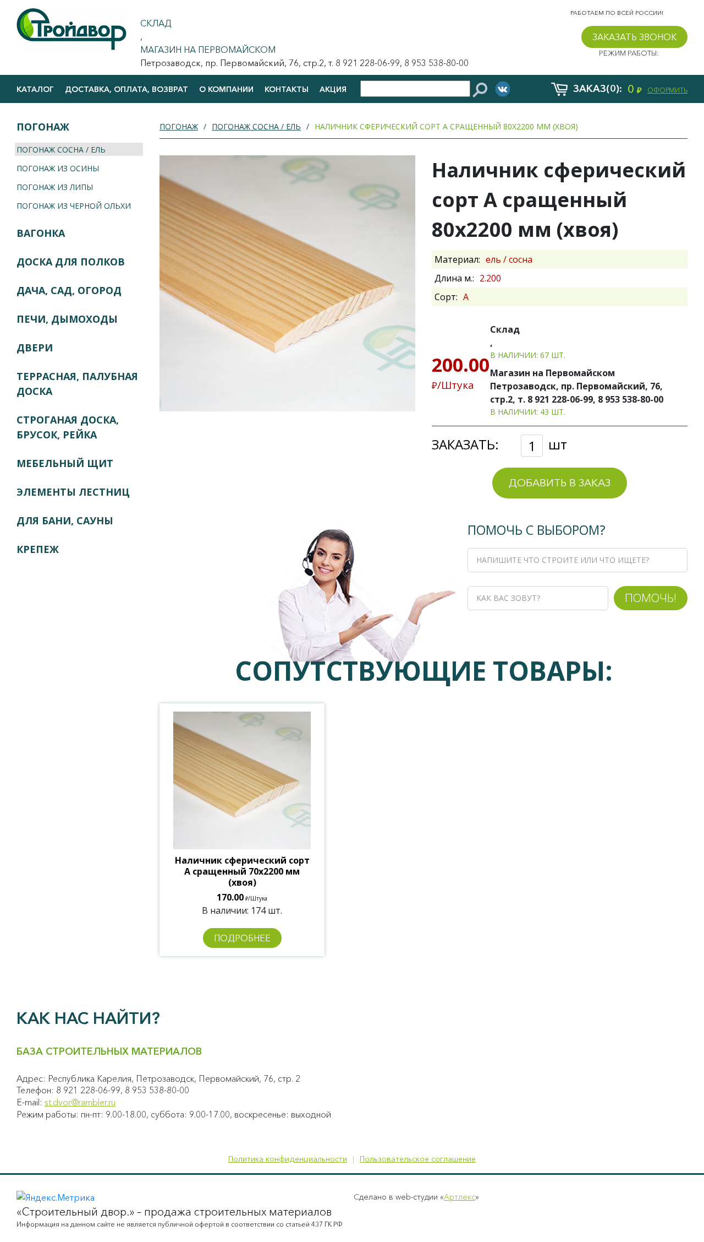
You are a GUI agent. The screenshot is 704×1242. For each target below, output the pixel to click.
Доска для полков (70, 261)
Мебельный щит (64, 463)
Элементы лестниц (73, 491)
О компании (226, 89)
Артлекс (459, 1197)
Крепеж (37, 549)
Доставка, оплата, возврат (126, 89)
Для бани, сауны (64, 520)
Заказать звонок (634, 36)
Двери (34, 347)
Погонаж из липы (54, 187)
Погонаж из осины (57, 168)
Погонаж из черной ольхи (73, 205)
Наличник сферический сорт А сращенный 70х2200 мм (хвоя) (242, 871)
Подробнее (242, 937)
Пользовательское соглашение (418, 1159)
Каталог (35, 89)
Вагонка (40, 233)
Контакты (287, 89)
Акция (333, 89)
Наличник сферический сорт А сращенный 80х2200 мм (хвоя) (446, 126)
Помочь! (650, 597)
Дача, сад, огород (69, 290)
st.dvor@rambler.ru (80, 1102)
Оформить (667, 90)
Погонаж (42, 126)
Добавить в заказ (559, 482)
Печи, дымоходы (67, 319)
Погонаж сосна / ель (61, 149)
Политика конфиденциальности (287, 1159)
